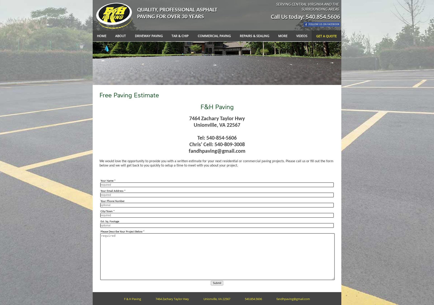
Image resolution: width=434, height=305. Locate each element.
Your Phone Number (113, 201)
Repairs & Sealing (254, 36)
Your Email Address (113, 191)
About (120, 36)
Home (101, 36)
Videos (301, 36)
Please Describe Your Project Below (122, 231)
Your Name (108, 180)
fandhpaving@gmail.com (217, 151)
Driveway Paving (149, 36)
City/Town (108, 211)
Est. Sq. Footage (110, 221)
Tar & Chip (180, 36)
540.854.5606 (323, 16)
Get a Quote (326, 36)
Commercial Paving (214, 36)
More (283, 36)
